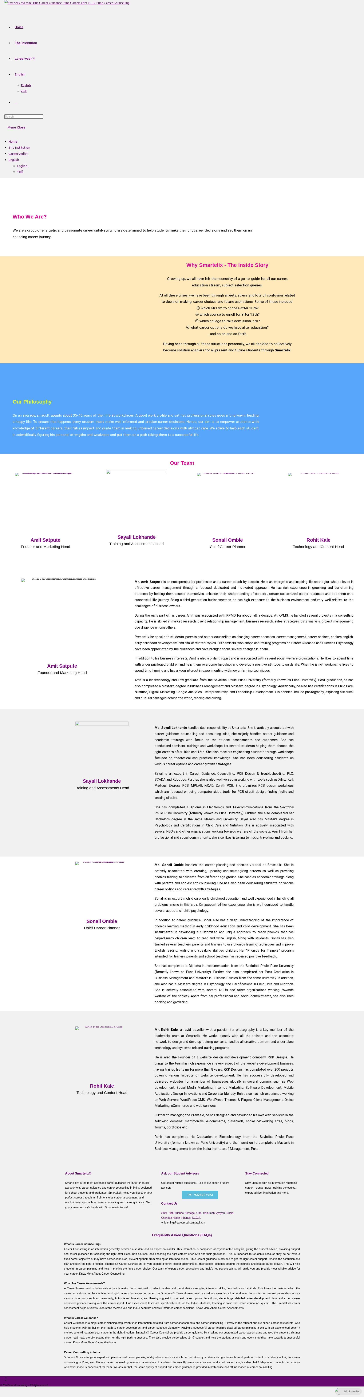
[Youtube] (80, 685)
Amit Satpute (45, 540)
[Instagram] (293, 1201)
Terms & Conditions (18, 1380)
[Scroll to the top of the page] (2, 1391)
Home (12, 141)
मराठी (20, 171)
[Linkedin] (272, 1213)
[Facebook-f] (43, 685)
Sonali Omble (227, 540)
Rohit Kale (318, 540)
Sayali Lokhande (137, 537)
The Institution (19, 147)
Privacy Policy (15, 1377)
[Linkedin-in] (56, 685)
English (13, 160)
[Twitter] (68, 685)
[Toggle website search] (16, 102)
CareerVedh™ (18, 153)
